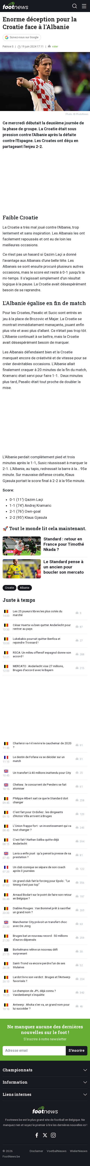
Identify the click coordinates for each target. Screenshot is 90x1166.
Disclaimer (36, 1151)
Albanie (24, 587)
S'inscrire (77, 1050)
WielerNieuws (78, 1151)
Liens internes (17, 1094)
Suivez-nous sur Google (24, 37)
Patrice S (8, 46)
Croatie (9, 587)
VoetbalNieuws (56, 1151)
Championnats (17, 1069)
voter (54, 46)
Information (15, 1082)
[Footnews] (45, 1110)
